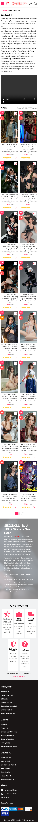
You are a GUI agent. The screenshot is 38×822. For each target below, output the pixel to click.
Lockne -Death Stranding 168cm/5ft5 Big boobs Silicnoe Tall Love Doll (9, 347)
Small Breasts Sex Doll (8, 765)
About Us (4, 724)
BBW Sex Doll (5, 768)
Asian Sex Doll (5, 772)
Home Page (5, 10)
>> (27, 514)
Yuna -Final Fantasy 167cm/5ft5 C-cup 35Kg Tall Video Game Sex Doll (28, 397)
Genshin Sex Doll (6, 702)
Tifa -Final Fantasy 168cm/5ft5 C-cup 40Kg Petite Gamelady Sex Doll (28, 247)
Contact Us (4, 728)
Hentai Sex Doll (6, 776)
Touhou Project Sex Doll (9, 706)
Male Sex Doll (5, 761)
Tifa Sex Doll (5, 691)
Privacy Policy (5, 743)
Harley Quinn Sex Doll (8, 713)
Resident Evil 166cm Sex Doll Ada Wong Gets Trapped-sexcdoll (28, 147)
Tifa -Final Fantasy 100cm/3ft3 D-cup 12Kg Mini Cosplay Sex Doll (10, 247)
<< (11, 514)
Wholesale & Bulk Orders (9, 746)
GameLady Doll (5, 151)
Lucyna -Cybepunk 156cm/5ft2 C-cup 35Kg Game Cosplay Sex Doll (28, 496)
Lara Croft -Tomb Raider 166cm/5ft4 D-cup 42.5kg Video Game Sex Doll (9, 197)
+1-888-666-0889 (10, 794)
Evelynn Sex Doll (6, 710)
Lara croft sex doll (7, 695)
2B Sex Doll (4, 699)
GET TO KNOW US (19, 676)
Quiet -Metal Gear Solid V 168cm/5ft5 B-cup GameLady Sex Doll (28, 197)
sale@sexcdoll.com (11, 790)
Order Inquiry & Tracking (9, 732)
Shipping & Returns (7, 735)
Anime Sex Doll (6, 757)
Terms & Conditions (7, 739)
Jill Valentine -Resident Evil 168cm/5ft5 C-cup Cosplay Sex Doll (9, 496)
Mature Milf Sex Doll (7, 779)
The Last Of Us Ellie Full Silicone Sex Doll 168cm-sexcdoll (10, 147)
